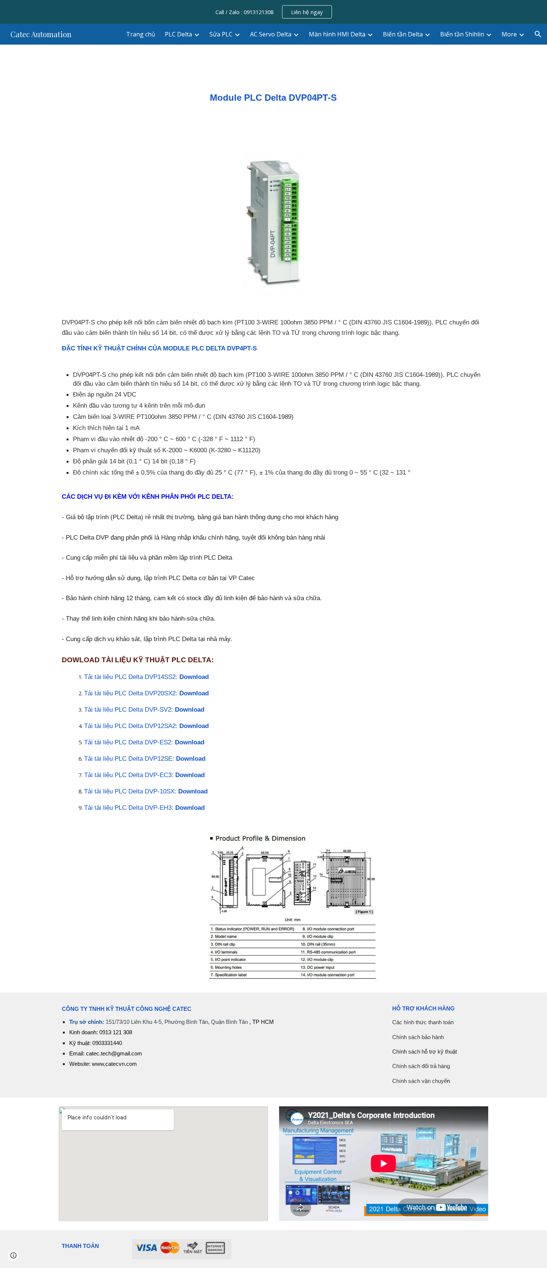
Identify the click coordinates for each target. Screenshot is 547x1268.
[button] (538, 34)
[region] (273, 12)
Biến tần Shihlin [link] (462, 34)
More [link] (509, 34)
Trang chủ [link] (140, 34)
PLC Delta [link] (178, 34)
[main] (273, 92)
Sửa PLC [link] (221, 34)
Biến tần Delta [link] (403, 34)
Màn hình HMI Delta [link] (337, 34)
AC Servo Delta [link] (270, 34)
